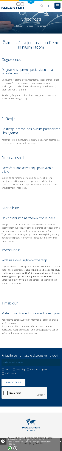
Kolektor (19, 26)
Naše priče (10, 373)
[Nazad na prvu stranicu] (13, 5)
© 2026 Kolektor (16, 437)
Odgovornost (10, 70)
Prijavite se (13, 382)
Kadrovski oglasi (38, 369)
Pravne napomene (35, 437)
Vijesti (8, 369)
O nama (30, 26)
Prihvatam (10, 448)
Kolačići (50, 437)
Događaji (20, 369)
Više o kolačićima (15, 448)
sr (48, 6)
